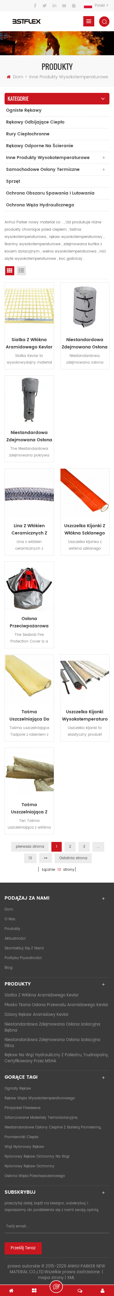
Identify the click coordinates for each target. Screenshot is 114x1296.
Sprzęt (13, 181)
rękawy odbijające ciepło (35, 122)
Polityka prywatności (23, 958)
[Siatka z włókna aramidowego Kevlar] (29, 307)
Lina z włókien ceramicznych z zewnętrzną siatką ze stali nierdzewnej (29, 529)
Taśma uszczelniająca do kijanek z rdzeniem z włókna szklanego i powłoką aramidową (29, 715)
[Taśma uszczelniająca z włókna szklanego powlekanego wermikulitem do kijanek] (29, 772)
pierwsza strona (30, 847)
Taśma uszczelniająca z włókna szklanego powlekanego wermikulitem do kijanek (29, 808)
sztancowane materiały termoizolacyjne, (41, 1118)
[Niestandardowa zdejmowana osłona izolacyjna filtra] (29, 400)
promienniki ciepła (21, 1137)
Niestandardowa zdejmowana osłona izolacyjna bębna (85, 343)
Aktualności (15, 938)
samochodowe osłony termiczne (43, 169)
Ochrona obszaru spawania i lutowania (50, 193)
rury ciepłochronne (28, 134)
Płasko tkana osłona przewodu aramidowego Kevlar (57, 1005)
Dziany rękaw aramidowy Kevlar (37, 1015)
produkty (12, 929)
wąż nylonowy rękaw (24, 1147)
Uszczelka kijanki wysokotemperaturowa (85, 715)
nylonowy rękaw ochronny (29, 1166)
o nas (10, 919)
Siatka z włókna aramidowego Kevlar (29, 343)
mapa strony (51, 1278)
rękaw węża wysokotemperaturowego (40, 1098)
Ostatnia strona (73, 858)
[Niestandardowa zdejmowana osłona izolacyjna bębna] (84, 307)
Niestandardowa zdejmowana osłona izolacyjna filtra (29, 436)
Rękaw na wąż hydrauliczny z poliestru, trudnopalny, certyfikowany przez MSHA (57, 1058)
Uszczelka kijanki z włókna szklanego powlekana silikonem (84, 529)
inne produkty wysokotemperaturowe (68, 76)
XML (71, 1278)
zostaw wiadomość (56, 1286)
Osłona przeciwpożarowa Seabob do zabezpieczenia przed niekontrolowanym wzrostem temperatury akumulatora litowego (29, 622)
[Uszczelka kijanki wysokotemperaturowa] (84, 679)
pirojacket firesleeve (22, 1108)
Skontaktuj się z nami (24, 948)
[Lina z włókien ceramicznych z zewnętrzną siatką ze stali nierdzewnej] (29, 493)
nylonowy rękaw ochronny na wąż (37, 1156)
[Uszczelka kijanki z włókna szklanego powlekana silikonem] (84, 493)
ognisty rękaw (18, 1088)
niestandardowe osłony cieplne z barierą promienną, (53, 1127)
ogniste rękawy (24, 110)
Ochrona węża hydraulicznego (40, 205)
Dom (18, 76)
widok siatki (9, 270)
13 (30, 858)
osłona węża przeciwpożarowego (35, 1176)
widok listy (21, 270)
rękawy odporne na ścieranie (39, 145)
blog (8, 968)
